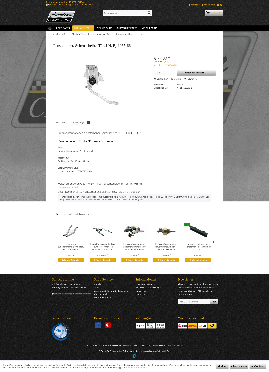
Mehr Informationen (137, 367)
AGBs (96, 287)
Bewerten (192, 79)
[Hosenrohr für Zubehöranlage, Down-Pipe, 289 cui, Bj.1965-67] (71, 231)
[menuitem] (127, 13)
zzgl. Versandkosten (170, 62)
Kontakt (97, 284)
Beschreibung (61, 122)
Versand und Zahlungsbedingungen (111, 291)
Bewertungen (81, 122)
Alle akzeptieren (239, 366)
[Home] (50, 28)
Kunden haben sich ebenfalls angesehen (73, 214)
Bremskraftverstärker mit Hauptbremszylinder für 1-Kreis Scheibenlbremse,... (134, 247)
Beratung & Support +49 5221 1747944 (65, 2)
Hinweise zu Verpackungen (148, 287)
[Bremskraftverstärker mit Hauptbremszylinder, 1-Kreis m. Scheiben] (166, 231)
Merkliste (195, 4)
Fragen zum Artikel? (69, 187)
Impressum (141, 294)
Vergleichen (162, 79)
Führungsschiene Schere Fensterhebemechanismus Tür (198, 247)
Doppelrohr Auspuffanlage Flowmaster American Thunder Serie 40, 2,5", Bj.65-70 (102, 247)
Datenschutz (142, 291)
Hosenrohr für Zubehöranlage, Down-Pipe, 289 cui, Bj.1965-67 (71, 247)
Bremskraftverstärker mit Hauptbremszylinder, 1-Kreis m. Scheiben (166, 247)
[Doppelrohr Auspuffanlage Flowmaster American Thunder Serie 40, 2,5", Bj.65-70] (103, 231)
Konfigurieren (257, 366)
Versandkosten (128, 345)
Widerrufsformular (103, 297)
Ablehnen (222, 366)
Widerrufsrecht (101, 294)
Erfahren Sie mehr (70, 260)
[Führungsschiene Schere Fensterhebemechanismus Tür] (198, 231)
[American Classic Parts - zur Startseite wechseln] (68, 17)
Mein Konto (209, 4)
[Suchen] (149, 13)
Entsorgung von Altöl (145, 284)
